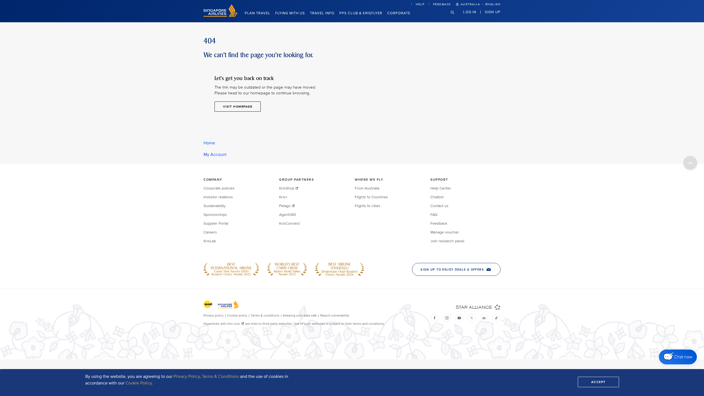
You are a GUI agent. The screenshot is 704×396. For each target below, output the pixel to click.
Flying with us (290, 13)
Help (420, 4)
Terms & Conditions (220, 376)
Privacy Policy (187, 376)
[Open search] (456, 17)
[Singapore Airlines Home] (221, 15)
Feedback (442, 4)
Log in (469, 11)
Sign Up (493, 11)
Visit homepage (237, 106)
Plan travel (257, 13)
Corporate (398, 13)
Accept (598, 382)
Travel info (322, 13)
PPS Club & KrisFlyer (360, 13)
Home (209, 143)
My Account (215, 154)
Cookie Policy (138, 383)
